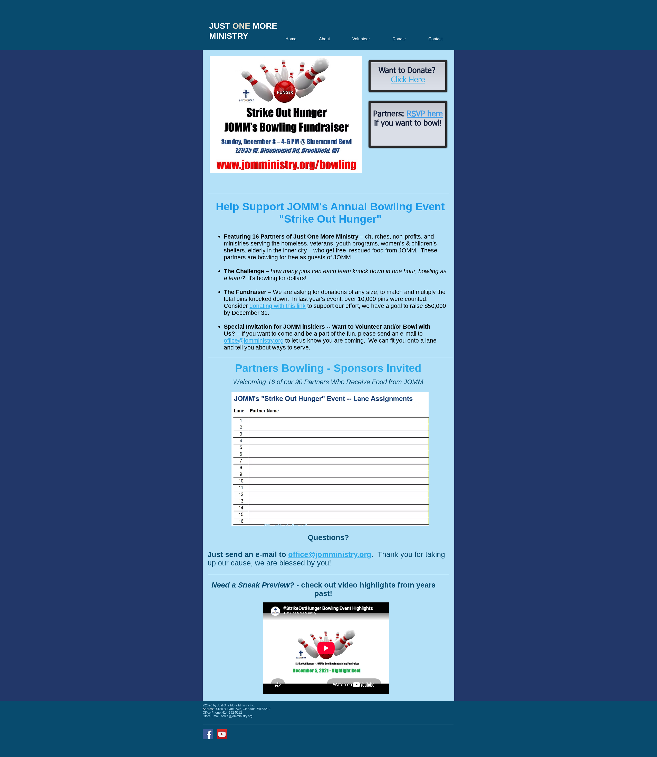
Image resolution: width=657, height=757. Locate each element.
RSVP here (425, 114)
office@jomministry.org (254, 340)
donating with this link (277, 305)
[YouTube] (222, 734)
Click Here (408, 80)
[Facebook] (208, 734)
